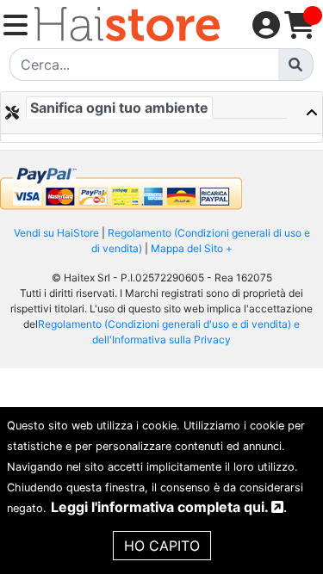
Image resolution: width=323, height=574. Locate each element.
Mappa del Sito (187, 248)
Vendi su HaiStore (56, 232)
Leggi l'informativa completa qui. (161, 506)
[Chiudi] (305, 112)
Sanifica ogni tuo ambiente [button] (119, 107)
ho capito (162, 545)
